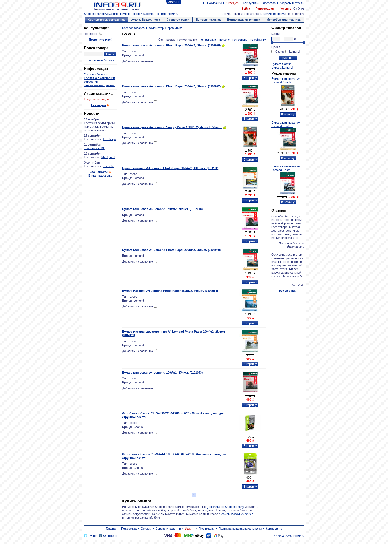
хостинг (173, 1)
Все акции (98, 105)
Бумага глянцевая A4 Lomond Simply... (286, 80)
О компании (214, 3)
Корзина (285, 8)
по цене (224, 39)
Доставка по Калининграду (225, 507)
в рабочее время (274, 13)
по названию (208, 39)
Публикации (206, 528)
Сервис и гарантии (168, 528)
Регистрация (265, 8)
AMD (104, 157)
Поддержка (129, 528)
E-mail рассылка (100, 175)
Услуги (189, 528)
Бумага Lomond (282, 67)
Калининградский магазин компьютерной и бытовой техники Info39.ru (131, 13)
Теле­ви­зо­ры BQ (94, 148)
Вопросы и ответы (291, 3)
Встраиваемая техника (243, 19)
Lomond (294, 51)
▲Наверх (110, 296)
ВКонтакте (110, 535)
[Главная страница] (112, 5)
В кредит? (232, 3)
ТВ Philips (109, 139)
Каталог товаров (133, 28)
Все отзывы (287, 291)
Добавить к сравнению (137, 61)
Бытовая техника (208, 19)
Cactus (279, 51)
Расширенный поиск (100, 60)
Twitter (92, 535)
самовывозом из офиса (237, 514)
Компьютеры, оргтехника (106, 19)
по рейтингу (258, 39)
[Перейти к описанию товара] (250, 65)
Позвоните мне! (100, 40)
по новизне (239, 39)
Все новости (99, 172)
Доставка (269, 3)
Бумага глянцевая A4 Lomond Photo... (286, 124)
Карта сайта (274, 528)
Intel (112, 157)
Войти (245, 8)
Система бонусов (96, 74)
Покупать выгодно (96, 99)
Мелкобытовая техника (283, 19)
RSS (108, 105)
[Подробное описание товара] (288, 105)
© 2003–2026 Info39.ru (289, 535)
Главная (111, 528)
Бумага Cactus (281, 64)
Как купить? (251, 3)
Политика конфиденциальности (240, 528)
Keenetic (108, 166)
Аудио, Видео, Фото (145, 19)
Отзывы (146, 528)
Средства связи (178, 19)
